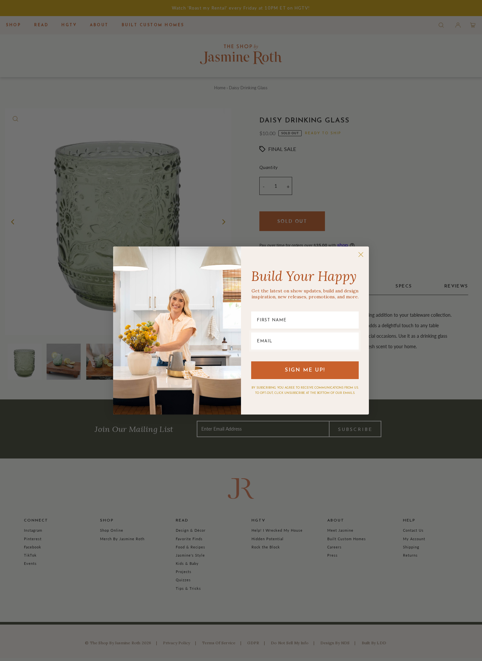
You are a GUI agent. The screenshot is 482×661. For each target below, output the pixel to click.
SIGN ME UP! (305, 370)
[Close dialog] (360, 254)
